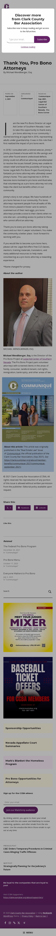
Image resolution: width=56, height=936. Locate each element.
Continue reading (28, 47)
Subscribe (42, 39)
